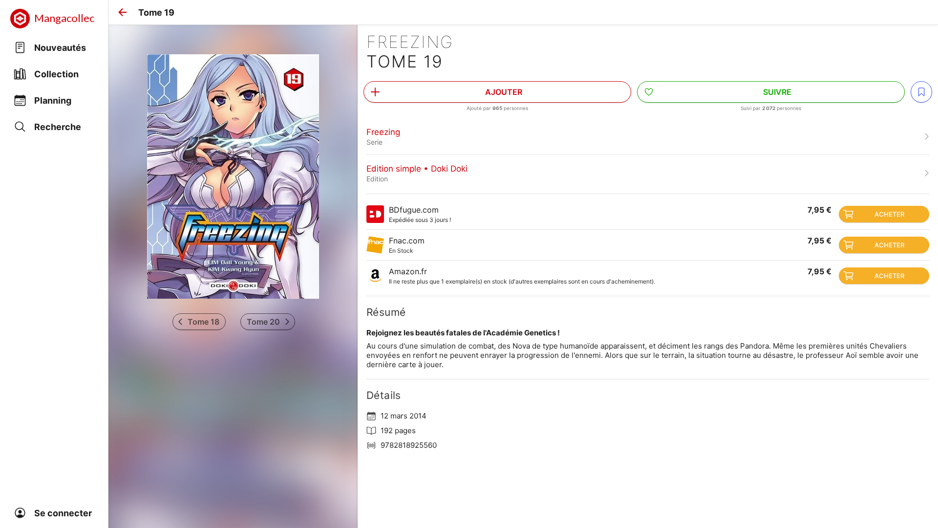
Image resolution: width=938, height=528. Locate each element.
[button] (122, 12)
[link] (648, 136)
